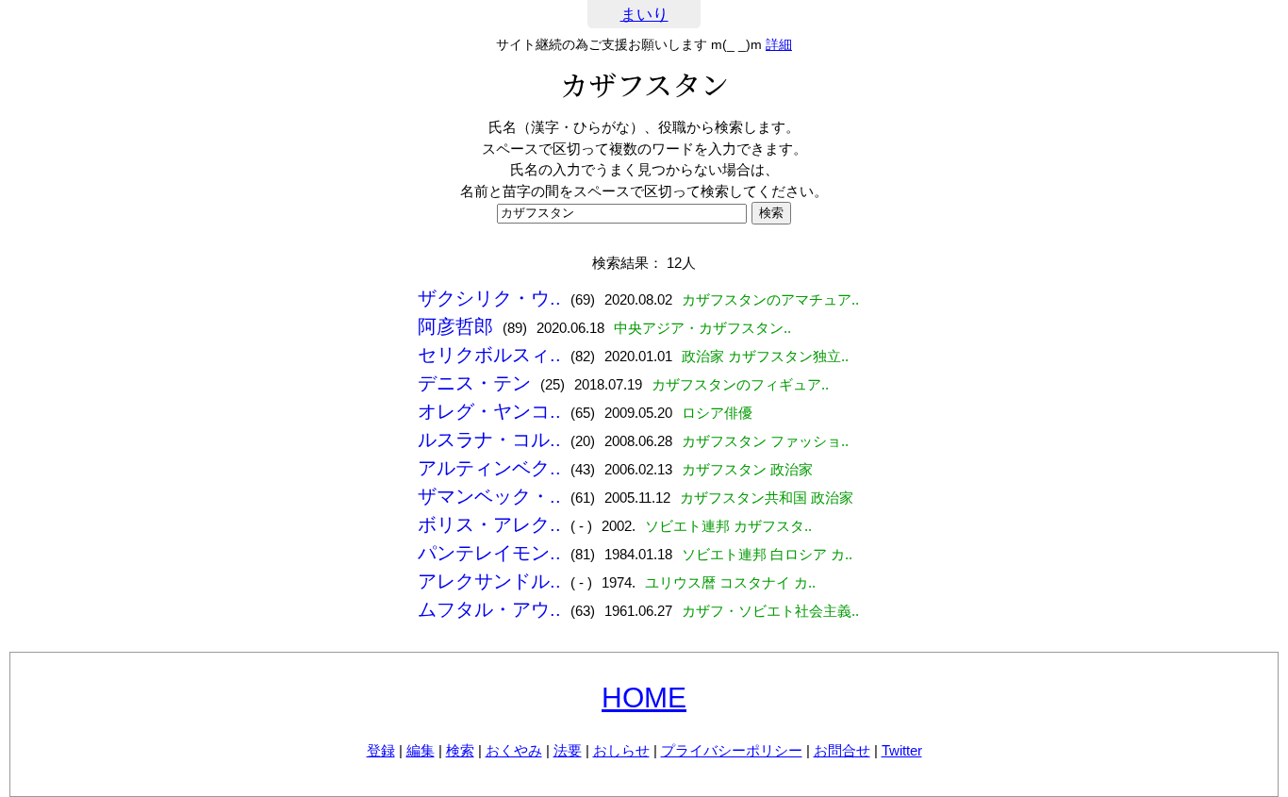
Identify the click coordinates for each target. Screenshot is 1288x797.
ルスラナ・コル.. (489, 439)
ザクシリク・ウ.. (489, 298)
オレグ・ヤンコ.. (489, 411)
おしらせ (621, 750)
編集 (420, 750)
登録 (381, 750)
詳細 (779, 44)
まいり (644, 15)
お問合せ (842, 750)
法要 (567, 750)
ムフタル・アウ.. (489, 609)
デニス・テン (474, 383)
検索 (460, 750)
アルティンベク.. (489, 467)
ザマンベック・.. (489, 496)
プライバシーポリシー (731, 750)
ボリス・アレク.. (489, 524)
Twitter (902, 750)
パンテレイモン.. (489, 552)
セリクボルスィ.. (489, 354)
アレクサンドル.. (489, 581)
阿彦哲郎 (455, 326)
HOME (644, 697)
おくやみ (514, 750)
